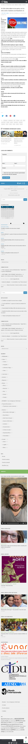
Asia (4, 391)
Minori (16, 4)
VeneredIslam (6, 435)
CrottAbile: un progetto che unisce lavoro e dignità (10, 228)
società (22, 730)
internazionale (16, 726)
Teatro (4, 370)
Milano (19, 728)
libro (9, 728)
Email (15, 163)
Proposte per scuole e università (9, 406)
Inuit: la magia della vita (14, 279)
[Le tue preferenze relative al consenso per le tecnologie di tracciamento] (25, 741)
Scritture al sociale (5, 226)
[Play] (2, 523)
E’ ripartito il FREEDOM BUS (6, 271)
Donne (4, 441)
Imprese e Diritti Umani (7, 421)
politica (13, 730)
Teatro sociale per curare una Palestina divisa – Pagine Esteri (14, 269)
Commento (4, 154)
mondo (22, 728)
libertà (7, 728)
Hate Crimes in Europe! (7, 418)
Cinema (4, 361)
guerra (21, 724)
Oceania (4, 397)
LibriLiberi (5, 424)
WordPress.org (5, 465)
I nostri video (4, 374)
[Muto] (23, 523)
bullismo (17, 120)
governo (18, 724)
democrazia (13, 721)
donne (10, 722)
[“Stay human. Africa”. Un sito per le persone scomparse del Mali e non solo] (14, 625)
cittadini (6, 721)
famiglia (8, 122)
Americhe (5, 388)
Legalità (4, 444)
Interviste (4, 377)
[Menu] (26, 1)
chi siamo (4, 705)
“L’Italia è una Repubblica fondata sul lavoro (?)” (10, 252)
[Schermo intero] (25, 523)
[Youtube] (24, 183)
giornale (21, 722)
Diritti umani (3, 122)
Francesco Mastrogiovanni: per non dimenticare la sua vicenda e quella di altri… (6, 140)
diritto (7, 722)
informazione (9, 726)
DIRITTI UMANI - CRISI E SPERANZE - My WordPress (12, 274)
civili (21, 120)
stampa (17, 124)
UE (7, 731)
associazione (10, 120)
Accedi (3, 456)
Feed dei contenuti (5, 459)
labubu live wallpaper (6, 282)
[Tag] (24, 223)
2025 (12, 218)
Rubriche (4, 409)
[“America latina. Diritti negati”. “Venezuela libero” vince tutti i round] (14, 600)
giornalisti (20, 122)
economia (13, 722)
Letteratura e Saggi (9, 4)
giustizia (14, 724)
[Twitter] (20, 183)
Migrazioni (4, 380)
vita (12, 731)
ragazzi (10, 124)
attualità (2, 721)
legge (4, 728)
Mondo (20, 4)
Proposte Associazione (6, 404)
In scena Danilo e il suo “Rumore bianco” (19, 282)
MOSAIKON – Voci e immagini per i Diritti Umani (11, 401)
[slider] (13, 523)
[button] (14, 501)
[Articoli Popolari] (10, 223)
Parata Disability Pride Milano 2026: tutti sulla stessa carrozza (12, 239)
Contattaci (4, 711)
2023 (3, 218)
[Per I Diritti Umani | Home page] (5, 2)
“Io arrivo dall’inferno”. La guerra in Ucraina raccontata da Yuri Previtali (14, 234)
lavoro (24, 726)
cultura (9, 720)
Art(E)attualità (4, 356)
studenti (6, 731)
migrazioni (16, 728)
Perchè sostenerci (5, 708)
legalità (2, 728)
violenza (21, 124)
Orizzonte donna (6, 426)
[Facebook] (18, 183)
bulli (14, 120)
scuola (14, 124)
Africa (4, 385)
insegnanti (3, 124)
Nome (3, 163)
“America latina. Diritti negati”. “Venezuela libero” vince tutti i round (13, 609)
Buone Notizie (6, 415)
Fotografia (5, 364)
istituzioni (21, 726)
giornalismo (16, 122)
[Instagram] (22, 183)
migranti (12, 728)
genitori (11, 122)
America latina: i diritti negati (8, 412)
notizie (7, 124)
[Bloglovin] (26, 183)
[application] (14, 501)
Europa (4, 394)
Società (24, 4)
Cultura (3, 4)
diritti (24, 120)
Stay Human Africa (6, 432)
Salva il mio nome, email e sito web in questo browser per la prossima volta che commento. (13, 173)
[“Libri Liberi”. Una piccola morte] (14, 569)
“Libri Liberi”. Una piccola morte (7, 585)
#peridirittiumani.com (6, 719)
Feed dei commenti (6, 462)
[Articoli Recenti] (4, 223)
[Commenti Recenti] (17, 223)
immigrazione (3, 726)
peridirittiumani (8, 729)
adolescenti (5, 120)
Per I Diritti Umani (5, 13)
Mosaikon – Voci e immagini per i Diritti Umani (11, 702)
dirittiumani (22, 721)
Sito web (4, 167)
